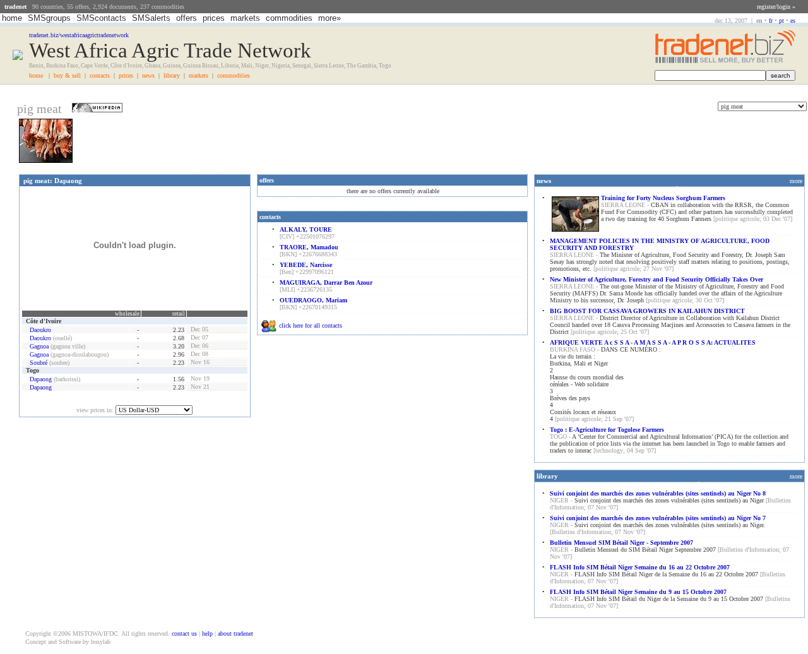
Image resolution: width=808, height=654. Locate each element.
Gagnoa (39, 346)
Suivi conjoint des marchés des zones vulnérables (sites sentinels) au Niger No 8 (658, 493)
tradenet (15, 6)
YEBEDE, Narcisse (306, 264)
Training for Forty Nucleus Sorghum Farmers (663, 197)
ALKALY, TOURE (306, 229)
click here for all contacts (310, 325)
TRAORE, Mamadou (309, 247)
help (207, 633)
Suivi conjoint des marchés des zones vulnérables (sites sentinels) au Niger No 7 (658, 517)
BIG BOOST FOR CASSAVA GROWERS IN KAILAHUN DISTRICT (647, 310)
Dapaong (41, 379)
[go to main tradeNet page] (725, 61)
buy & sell (67, 75)
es (792, 20)
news (148, 75)
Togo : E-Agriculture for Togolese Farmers (607, 429)
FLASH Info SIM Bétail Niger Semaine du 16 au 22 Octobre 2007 (640, 567)
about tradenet (235, 633)
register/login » (776, 6)
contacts (100, 75)
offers (186, 18)
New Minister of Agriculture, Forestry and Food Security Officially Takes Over (656, 279)
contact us (184, 633)
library (171, 75)
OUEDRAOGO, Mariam (313, 300)
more (796, 180)
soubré (38, 362)
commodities (289, 18)
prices (214, 18)
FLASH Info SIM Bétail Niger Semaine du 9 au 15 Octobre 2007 (638, 591)
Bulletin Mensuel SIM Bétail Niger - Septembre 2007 (621, 542)
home (12, 18)
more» (329, 18)
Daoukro (40, 329)
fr (771, 20)
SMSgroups (49, 18)
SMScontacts (101, 18)
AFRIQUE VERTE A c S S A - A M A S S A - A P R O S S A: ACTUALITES (653, 342)
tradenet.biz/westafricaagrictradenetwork (79, 35)
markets (245, 18)
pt (781, 20)
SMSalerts (151, 18)
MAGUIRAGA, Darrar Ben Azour (326, 282)
